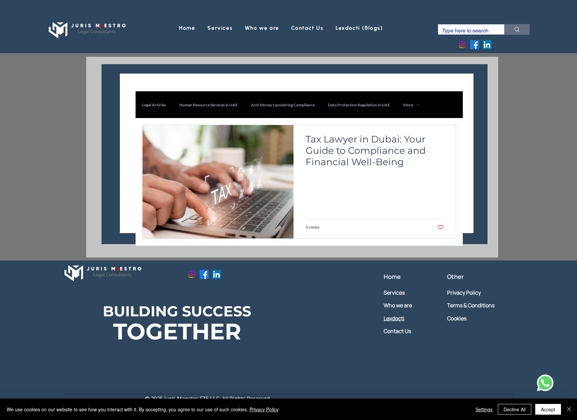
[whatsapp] (544, 383)
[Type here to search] (516, 29)
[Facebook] (474, 44)
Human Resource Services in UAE (208, 104)
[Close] (569, 409)
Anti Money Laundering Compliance (283, 104)
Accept (548, 409)
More (408, 104)
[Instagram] (462, 44)
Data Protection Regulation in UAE (359, 104)
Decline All (515, 409)
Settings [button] (484, 409)
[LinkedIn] (487, 44)
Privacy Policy (263, 409)
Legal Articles (154, 104)
